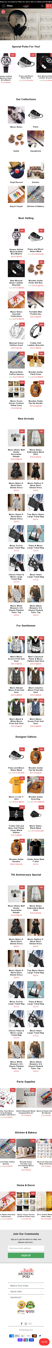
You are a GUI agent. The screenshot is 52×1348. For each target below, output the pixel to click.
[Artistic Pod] (26, 6)
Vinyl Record (16, 172)
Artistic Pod (29, 1330)
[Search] (42, 5)
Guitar (16, 141)
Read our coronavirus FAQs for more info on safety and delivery (26, 2)
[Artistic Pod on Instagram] (26, 1324)
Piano (35, 117)
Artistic (35, 172)
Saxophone (35, 141)
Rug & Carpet (16, 196)
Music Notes (16, 117)
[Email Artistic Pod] (30, 1324)
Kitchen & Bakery (35, 196)
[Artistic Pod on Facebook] (21, 1324)
